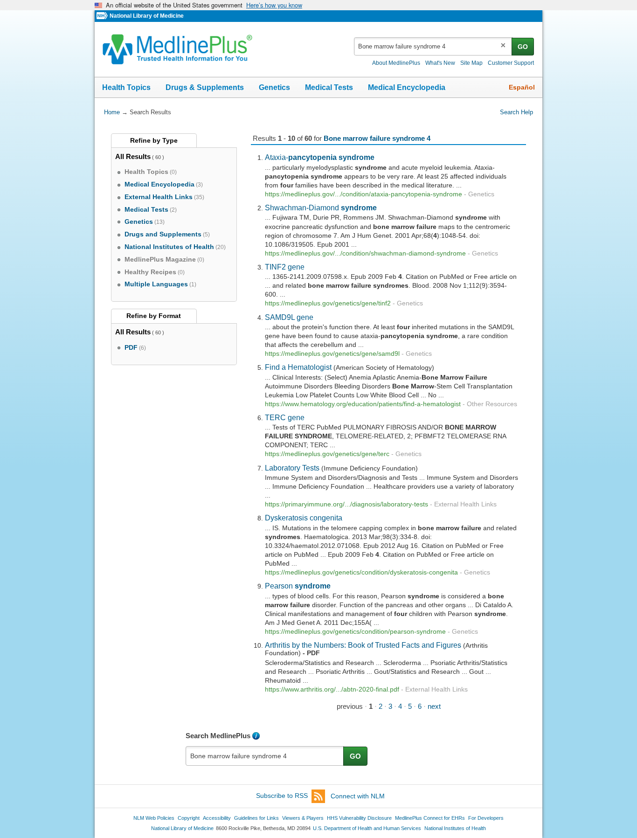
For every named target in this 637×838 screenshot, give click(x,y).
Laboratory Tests (292, 468)
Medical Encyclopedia (406, 87)
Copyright (189, 818)
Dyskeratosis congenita (303, 517)
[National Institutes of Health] (103, 16)
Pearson (298, 586)
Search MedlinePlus (218, 736)
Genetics (274, 87)
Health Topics (126, 87)
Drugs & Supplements (205, 87)
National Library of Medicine (147, 16)
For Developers (486, 818)
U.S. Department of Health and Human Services (367, 828)
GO (523, 46)
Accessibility (217, 818)
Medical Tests (329, 87)
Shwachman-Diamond (321, 207)
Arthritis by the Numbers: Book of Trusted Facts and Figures (363, 645)
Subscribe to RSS (282, 796)
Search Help (516, 112)
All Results (133, 156)
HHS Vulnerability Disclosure (359, 818)
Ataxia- (319, 157)
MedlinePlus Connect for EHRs (430, 818)
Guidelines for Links (256, 818)
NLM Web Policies (153, 818)
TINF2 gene (285, 267)
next (434, 706)
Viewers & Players (303, 818)
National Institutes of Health (455, 828)
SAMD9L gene (289, 317)
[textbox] (433, 46)
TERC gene (285, 417)
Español (522, 87)
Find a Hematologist (298, 367)
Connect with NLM (358, 796)
